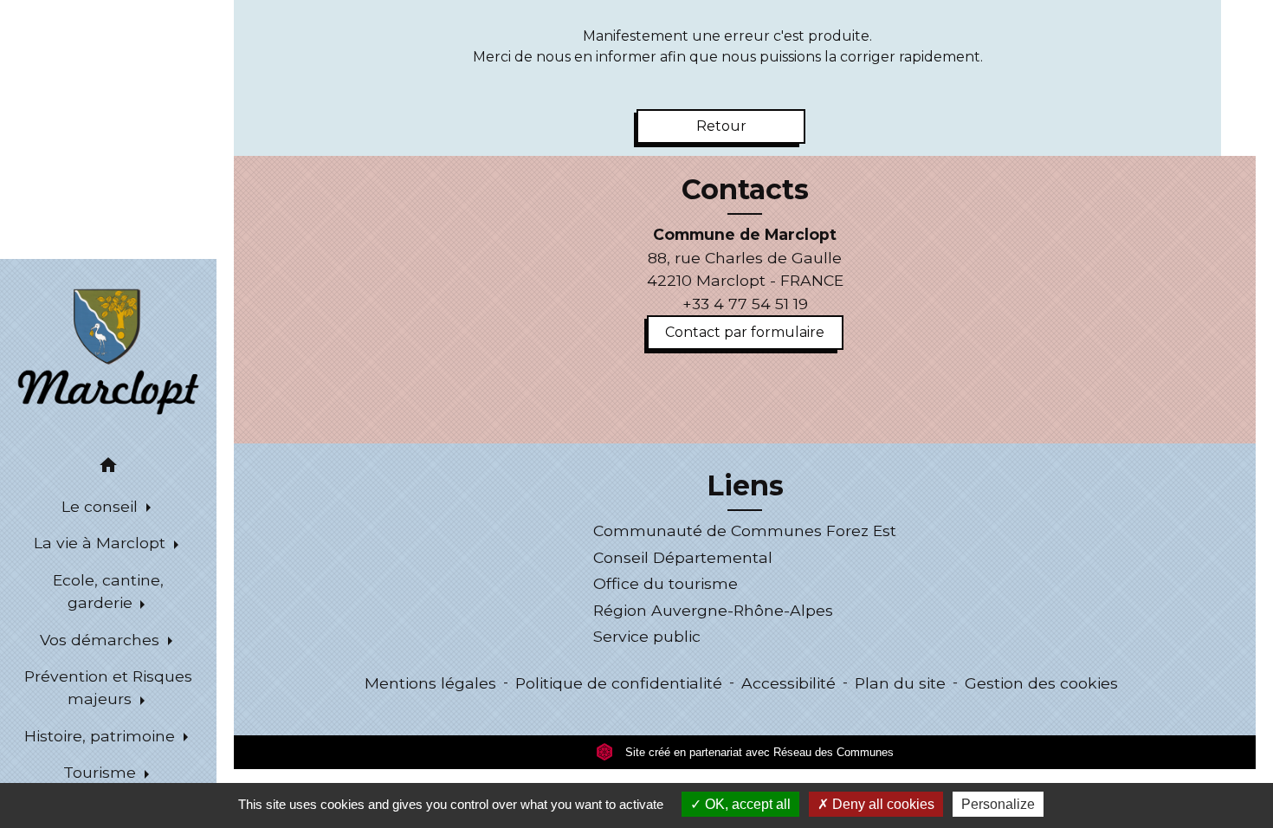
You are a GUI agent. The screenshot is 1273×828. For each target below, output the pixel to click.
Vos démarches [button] (102, 640)
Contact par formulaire (744, 332)
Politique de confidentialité (618, 683)
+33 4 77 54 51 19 (745, 303)
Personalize (998, 804)
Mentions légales (430, 683)
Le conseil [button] (101, 506)
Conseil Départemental (682, 557)
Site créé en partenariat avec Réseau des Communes (758, 752)
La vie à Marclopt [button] (102, 543)
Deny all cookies (881, 804)
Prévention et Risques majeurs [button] (108, 687)
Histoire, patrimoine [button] (101, 736)
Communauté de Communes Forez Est (744, 530)
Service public (647, 636)
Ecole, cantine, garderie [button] (108, 591)
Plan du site (900, 683)
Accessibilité (788, 683)
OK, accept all (746, 804)
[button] (108, 468)
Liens (745, 485)
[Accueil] (108, 350)
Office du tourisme (665, 583)
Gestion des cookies (1041, 683)
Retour (721, 126)
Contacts (745, 189)
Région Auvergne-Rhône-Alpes (713, 610)
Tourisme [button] (101, 772)
